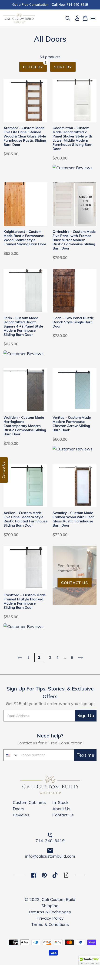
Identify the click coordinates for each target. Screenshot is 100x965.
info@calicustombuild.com (50, 856)
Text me (85, 755)
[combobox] (11, 755)
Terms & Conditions (50, 924)
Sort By (63, 67)
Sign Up (85, 715)
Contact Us (74, 582)
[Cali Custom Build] (50, 792)
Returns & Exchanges (50, 912)
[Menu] (93, 17)
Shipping (50, 905)
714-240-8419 (50, 840)
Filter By (35, 65)
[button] (89, 960)
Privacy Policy (50, 918)
